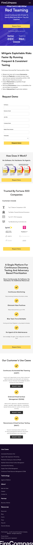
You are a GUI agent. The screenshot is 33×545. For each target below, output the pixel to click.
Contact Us (4, 494)
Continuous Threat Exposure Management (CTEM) (13, 471)
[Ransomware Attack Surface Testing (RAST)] (16, 418)
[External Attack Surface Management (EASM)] (16, 392)
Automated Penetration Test (8, 454)
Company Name (7, 123)
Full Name (6, 104)
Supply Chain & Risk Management (9, 468)
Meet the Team (4, 488)
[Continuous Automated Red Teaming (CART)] (16, 366)
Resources (3, 511)
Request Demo (16, 143)
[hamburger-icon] (29, 3)
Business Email (7, 111)
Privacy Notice (4, 536)
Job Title (6, 117)
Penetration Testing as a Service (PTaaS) (11, 459)
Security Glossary (5, 525)
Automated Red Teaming (7, 465)
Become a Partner (5, 502)
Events (2, 517)
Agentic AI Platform (6, 480)
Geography (6, 135)
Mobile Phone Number (8, 129)
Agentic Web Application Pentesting (10, 456)
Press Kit (3, 523)
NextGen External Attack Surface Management (12, 462)
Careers (3, 491)
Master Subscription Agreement (9, 538)
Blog (2, 514)
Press (2, 520)
